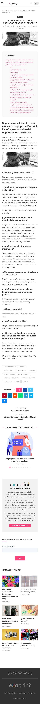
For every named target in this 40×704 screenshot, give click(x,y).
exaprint (32, 370)
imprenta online (23, 374)
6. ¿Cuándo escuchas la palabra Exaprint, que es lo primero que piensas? (22, 97)
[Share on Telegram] (26, 395)
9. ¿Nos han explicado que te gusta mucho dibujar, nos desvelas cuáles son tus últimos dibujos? (21, 109)
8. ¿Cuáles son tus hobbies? (21, 105)
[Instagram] (15, 673)
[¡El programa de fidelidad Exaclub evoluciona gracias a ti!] (20, 444)
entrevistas (22, 370)
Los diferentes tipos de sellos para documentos (10, 645)
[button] (4, 450)
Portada (4, 10)
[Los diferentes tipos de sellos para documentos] (10, 634)
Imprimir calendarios (11, 378)
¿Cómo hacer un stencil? (27, 620)
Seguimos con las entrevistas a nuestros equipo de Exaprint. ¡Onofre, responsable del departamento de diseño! (19, 62)
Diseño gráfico (9, 370)
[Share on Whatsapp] (20, 395)
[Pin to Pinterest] (4, 395)
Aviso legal (32, 693)
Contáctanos (22, 693)
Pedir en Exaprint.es (20, 526)
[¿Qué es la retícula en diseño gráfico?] (29, 581)
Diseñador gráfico (10, 367)
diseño (22, 367)
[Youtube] (25, 673)
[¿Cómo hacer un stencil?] (29, 610)
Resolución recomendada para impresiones (10, 621)
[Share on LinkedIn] (10, 395)
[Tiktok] (30, 673)
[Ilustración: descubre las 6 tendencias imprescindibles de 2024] (10, 581)
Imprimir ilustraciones (11, 381)
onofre (25, 381)
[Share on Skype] (31, 395)
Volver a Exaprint (10, 693)
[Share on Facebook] (25, 390)
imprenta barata (9, 374)
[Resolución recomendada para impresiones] (10, 610)
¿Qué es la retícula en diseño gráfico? (28, 591)
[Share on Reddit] (15, 395)
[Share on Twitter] (30, 390)
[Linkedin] (20, 673)
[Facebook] (10, 673)
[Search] (31, 3)
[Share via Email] (4, 401)
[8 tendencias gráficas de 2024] (29, 634)
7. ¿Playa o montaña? (18, 102)
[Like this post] (19, 390)
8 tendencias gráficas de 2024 (28, 644)
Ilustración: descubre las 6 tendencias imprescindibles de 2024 (10, 594)
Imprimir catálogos (28, 378)
